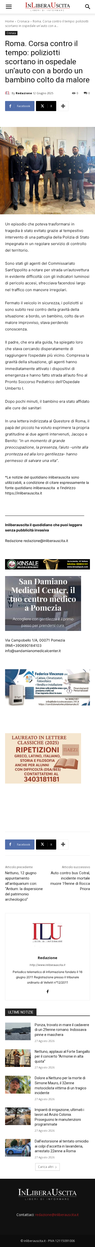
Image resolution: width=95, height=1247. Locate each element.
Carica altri (45, 1167)
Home (9, 21)
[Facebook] (47, 990)
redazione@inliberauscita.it (57, 1214)
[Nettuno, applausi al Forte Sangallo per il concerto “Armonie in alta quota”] (18, 1058)
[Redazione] (8, 93)
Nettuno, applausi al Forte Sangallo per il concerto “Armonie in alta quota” (62, 1056)
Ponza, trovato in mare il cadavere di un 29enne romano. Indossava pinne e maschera (62, 1030)
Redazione (24, 93)
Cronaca (23, 21)
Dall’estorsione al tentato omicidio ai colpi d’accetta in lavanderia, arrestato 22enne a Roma (62, 1146)
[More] (63, 106)
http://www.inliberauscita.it (47, 965)
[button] (9, 7)
